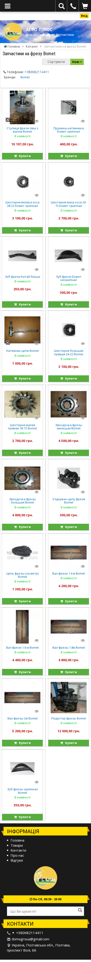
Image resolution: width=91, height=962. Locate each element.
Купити (24, 156)
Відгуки (16, 860)
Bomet (25, 77)
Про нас (17, 855)
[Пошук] (80, 910)
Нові (76, 62)
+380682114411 (36, 72)
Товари (16, 845)
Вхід (84, 16)
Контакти (18, 850)
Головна (17, 840)
